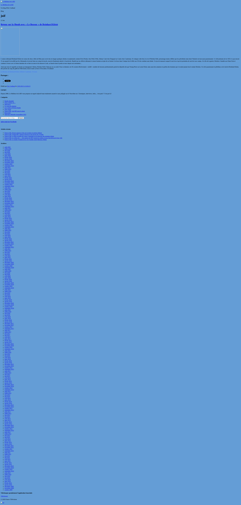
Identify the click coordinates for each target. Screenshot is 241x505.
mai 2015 (7, 376)
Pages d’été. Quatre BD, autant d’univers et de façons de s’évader (24, 134)
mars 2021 (8, 257)
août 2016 (7, 350)
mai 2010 (7, 478)
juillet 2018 (8, 311)
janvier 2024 (8, 199)
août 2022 (7, 228)
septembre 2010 (9, 471)
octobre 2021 (8, 245)
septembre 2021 (9, 247)
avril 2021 (8, 255)
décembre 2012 (9, 425)
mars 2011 (8, 461)
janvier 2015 (8, 383)
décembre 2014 (9, 384)
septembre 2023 (9, 206)
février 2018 (8, 320)
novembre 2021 (9, 244)
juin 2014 (7, 395)
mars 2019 (8, 298)
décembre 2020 (9, 262)
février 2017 (8, 340)
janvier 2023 (8, 220)
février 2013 (8, 422)
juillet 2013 (8, 413)
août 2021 (7, 249)
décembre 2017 (9, 323)
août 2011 (7, 452)
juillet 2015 (8, 373)
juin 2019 (7, 293)
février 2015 (8, 381)
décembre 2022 (9, 222)
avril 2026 (8, 154)
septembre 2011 (9, 451)
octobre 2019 (8, 286)
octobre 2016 (8, 347)
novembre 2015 (9, 366)
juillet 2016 (8, 352)
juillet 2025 (8, 169)
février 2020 (8, 279)
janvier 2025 (8, 179)
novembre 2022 (9, 223)
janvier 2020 (8, 281)
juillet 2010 (8, 474)
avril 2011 (7, 459)
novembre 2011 (9, 447)
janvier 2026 (8, 159)
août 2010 (7, 473)
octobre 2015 (8, 367)
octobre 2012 (8, 429)
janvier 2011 (8, 464)
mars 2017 (8, 339)
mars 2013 (8, 420)
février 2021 (8, 259)
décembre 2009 (9, 486)
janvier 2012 (8, 444)
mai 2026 (7, 152)
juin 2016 (7, 354)
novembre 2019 (9, 284)
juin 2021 (7, 252)
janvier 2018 (8, 322)
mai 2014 (7, 396)
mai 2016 (7, 356)
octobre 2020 (8, 266)
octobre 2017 (8, 327)
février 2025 (8, 177)
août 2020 (7, 269)
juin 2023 (7, 211)
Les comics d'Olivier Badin (13, 108)
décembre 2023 (9, 201)
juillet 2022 (8, 230)
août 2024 (7, 188)
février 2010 (8, 483)
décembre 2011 (9, 445)
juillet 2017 (8, 332)
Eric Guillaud (11, 86)
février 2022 (8, 238)
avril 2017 (8, 337)
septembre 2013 (9, 410)
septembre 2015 (9, 369)
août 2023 (7, 208)
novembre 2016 (9, 345)
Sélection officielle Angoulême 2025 (15, 114)
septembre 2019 (9, 288)
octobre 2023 (8, 205)
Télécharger (4, 496)
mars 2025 (8, 176)
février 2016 (8, 361)
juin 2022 (7, 232)
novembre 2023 (9, 203)
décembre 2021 (9, 242)
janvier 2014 (8, 403)
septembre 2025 (9, 166)
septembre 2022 (9, 227)
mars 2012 (8, 440)
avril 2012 (8, 439)
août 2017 (7, 330)
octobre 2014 (8, 388)
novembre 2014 (9, 386)
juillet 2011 (8, 454)
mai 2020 (7, 274)
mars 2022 (8, 237)
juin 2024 (7, 191)
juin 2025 (7, 171)
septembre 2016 (9, 349)
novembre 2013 (9, 406)
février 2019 (8, 300)
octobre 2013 (8, 408)
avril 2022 (8, 235)
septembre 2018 (9, 308)
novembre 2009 (9, 488)
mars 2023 (8, 216)
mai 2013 (7, 417)
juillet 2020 (8, 271)
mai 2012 (7, 437)
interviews (8, 104)
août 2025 (7, 167)
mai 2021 (7, 254)
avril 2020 (8, 276)
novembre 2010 (9, 468)
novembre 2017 (9, 325)
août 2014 (7, 391)
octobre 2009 (8, 490)
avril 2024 (8, 194)
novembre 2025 (9, 162)
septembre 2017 (9, 328)
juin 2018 (7, 313)
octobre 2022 (8, 225)
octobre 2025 (8, 164)
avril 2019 (8, 296)
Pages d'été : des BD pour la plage (15, 111)
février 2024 (8, 198)
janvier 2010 (8, 484)
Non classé (8, 109)
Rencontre (8, 113)
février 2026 (8, 157)
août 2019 (7, 289)
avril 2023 (8, 215)
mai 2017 (7, 335)
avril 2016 (8, 357)
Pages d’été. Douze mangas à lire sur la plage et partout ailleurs (23, 133)
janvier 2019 (8, 301)
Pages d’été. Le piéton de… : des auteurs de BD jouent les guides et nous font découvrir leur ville (33, 138)
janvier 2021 (8, 261)
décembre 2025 (9, 160)
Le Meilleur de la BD (7, 5)
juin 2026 (7, 150)
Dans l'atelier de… (10, 102)
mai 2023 (7, 213)
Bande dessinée (9, 101)
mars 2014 (8, 400)
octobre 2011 (8, 449)
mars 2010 (8, 481)
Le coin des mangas (10, 106)
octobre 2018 (8, 306)
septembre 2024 (9, 186)
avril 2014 (8, 398)
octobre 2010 (8, 469)
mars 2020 (8, 278)
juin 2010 (7, 476)
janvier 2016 (8, 362)
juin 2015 (7, 374)
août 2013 (7, 412)
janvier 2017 (8, 342)
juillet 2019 (8, 291)
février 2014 (8, 401)
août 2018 (7, 310)
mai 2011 (7, 457)
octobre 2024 (8, 184)
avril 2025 (8, 174)
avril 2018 (8, 317)
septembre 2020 (9, 267)
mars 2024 (8, 196)
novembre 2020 (9, 264)
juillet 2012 (8, 434)
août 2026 (7, 147)
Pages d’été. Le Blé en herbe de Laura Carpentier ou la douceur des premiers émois (29, 136)
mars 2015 (8, 379)
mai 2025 (7, 172)
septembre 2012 (9, 430)
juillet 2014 (8, 393)
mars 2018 (8, 318)
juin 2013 (7, 415)
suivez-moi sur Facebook (8, 122)
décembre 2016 (9, 344)
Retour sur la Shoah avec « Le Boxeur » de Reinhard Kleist (29, 24)
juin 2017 (7, 333)
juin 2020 (7, 272)
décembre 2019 (9, 283)
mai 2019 (7, 294)
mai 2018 (7, 315)
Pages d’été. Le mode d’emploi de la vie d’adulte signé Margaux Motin (26, 139)
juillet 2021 (8, 250)
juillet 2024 (8, 189)
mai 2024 (7, 193)
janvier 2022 (8, 240)
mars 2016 (8, 359)
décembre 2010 (9, 466)
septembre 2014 (9, 389)
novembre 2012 (9, 427)
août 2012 (7, 432)
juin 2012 (7, 435)
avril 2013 (8, 418)
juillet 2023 (8, 210)
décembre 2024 (9, 181)
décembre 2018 (9, 303)
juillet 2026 (8, 149)
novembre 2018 (9, 305)
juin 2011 (7, 456)
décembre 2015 (9, 364)
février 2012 (8, 442)
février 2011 (8, 462)
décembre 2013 (9, 405)
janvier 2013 (8, 423)
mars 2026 (8, 155)
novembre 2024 (9, 183)
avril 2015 (8, 378)
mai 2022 (7, 233)
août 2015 (7, 371)
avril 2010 (8, 479)
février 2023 (8, 218)
